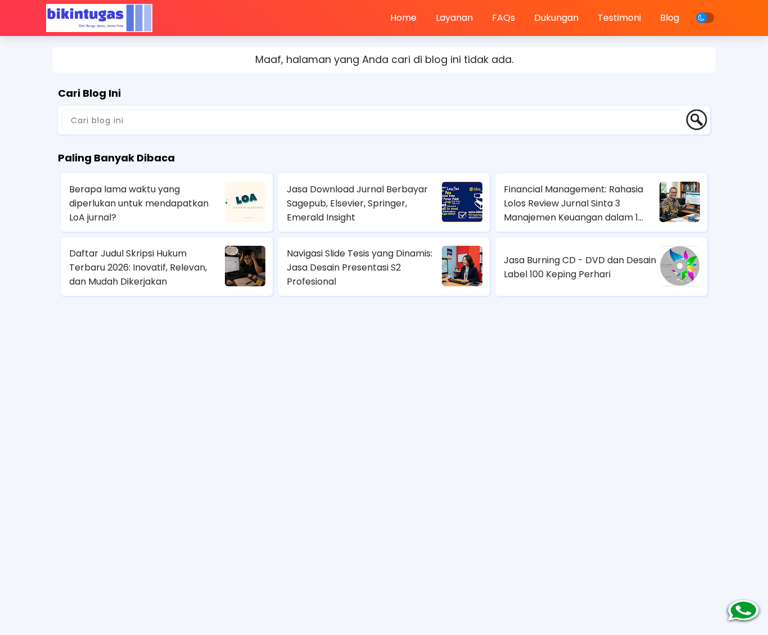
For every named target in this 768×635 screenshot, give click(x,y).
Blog (669, 17)
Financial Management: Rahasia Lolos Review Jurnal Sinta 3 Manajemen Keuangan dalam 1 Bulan (573, 203)
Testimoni (619, 17)
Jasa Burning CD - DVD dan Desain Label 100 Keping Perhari (580, 267)
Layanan (454, 17)
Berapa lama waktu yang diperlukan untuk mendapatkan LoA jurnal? (139, 203)
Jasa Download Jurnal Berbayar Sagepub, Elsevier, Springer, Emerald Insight (357, 203)
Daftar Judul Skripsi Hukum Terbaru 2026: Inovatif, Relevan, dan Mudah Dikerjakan (138, 267)
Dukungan (556, 17)
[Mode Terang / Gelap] (705, 17)
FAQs (503, 17)
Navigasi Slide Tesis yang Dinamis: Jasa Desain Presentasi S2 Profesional (359, 267)
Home (403, 17)
